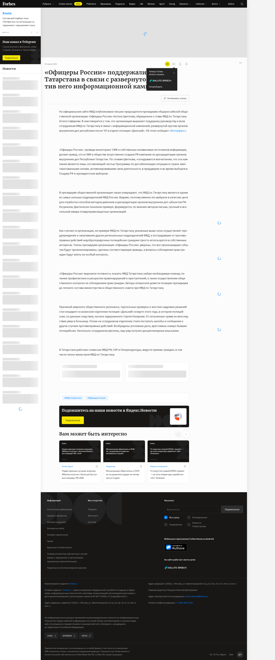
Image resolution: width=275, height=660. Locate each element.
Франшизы (105, 3)
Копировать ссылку (177, 98)
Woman (151, 3)
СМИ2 (50, 635)
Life (141, 3)
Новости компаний (158, 466)
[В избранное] (96, 466)
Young (172, 3)
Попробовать (155, 86)
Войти (231, 3)
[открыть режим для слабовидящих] (167, 64)
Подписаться (73, 420)
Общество (110, 466)
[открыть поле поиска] (241, 3)
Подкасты (120, 3)
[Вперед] (194, 372)
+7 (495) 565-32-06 (184, 602)
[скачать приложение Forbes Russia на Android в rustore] (175, 547)
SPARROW (67, 635)
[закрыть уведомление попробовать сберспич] (173, 72)
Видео (132, 3)
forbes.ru (73, 583)
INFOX (84, 635)
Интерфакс (178, 130)
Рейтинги (91, 3)
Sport (162, 3)
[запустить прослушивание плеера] (173, 64)
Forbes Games (69, 3)
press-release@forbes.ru (196, 596)
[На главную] (9, 3)
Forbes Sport (67, 466)
